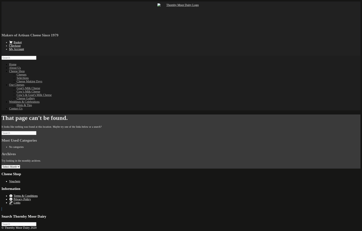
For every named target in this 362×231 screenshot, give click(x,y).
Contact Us (15, 108)
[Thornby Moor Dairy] (181, 16)
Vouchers (14, 181)
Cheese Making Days (29, 81)
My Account (16, 49)
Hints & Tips (24, 105)
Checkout (15, 45)
